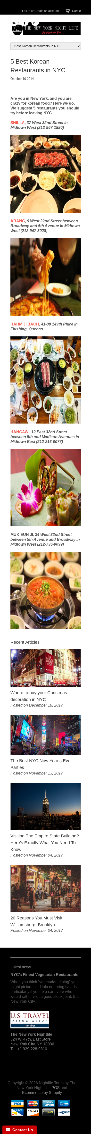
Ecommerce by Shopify (42, 1093)
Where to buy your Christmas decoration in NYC (38, 696)
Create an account (46, 11)
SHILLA (17, 123)
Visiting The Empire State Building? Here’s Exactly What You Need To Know (44, 843)
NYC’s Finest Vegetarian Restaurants (44, 975)
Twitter (14, 22)
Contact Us (21, 1130)
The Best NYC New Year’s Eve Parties (40, 764)
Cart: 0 (76, 11)
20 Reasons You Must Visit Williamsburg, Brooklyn (36, 921)
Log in (26, 11)
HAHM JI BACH (24, 324)
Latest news (20, 967)
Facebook (25, 22)
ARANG (17, 221)
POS (55, 1088)
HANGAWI (19, 432)
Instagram (35, 22)
